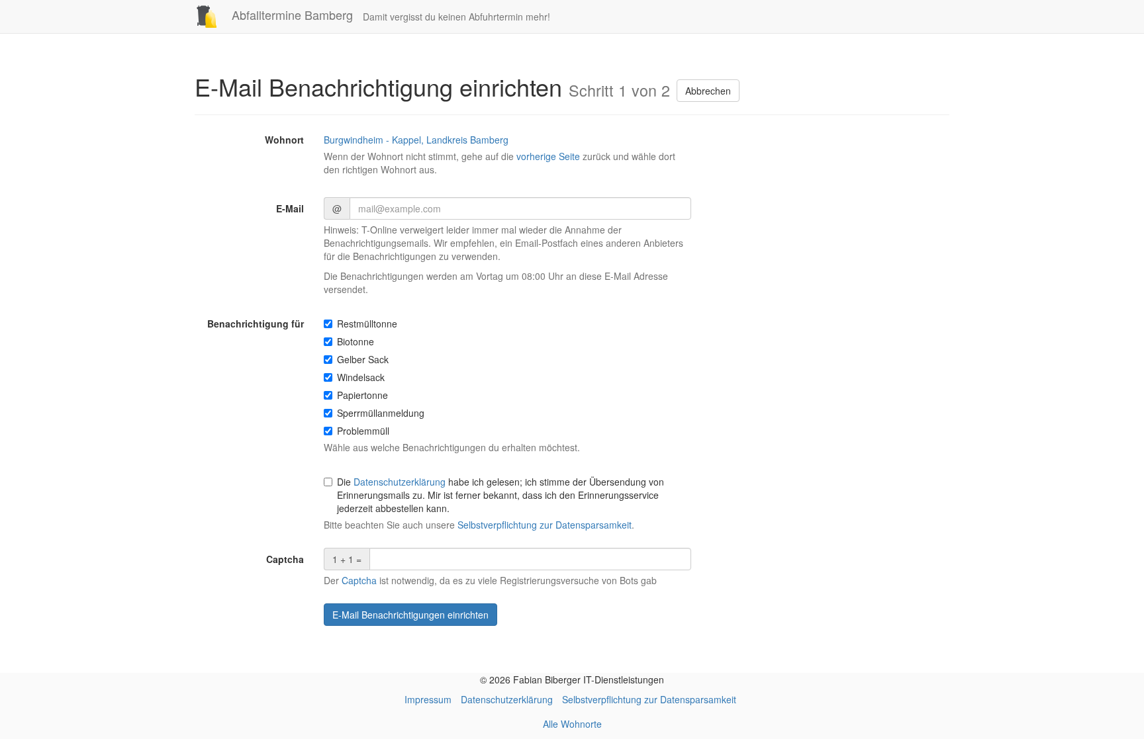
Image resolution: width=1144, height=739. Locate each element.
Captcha (285, 559)
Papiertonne (362, 395)
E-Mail (290, 208)
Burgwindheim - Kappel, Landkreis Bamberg (416, 139)
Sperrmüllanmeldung (380, 412)
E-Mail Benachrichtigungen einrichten (410, 614)
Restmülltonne (367, 323)
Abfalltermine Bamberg (290, 14)
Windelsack (361, 377)
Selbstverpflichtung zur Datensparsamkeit (544, 524)
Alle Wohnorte (572, 723)
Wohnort (284, 139)
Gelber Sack (363, 359)
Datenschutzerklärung (400, 481)
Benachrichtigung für (255, 323)
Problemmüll (363, 430)
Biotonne (355, 341)
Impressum (428, 699)
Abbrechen (708, 90)
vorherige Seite (548, 156)
